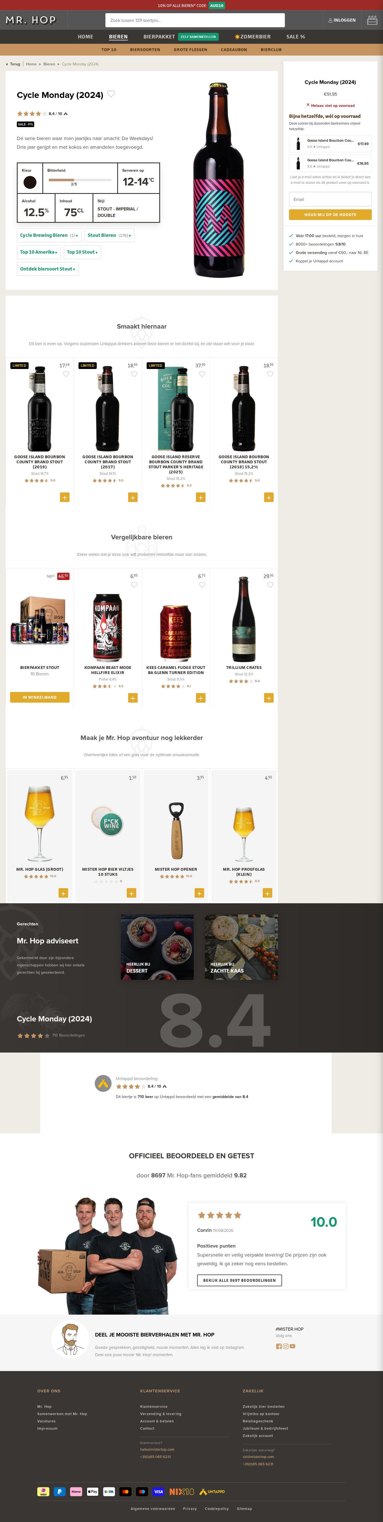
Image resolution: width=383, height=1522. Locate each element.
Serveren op (133, 170)
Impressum (47, 1428)
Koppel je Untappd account (319, 261)
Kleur (26, 170)
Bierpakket (159, 36)
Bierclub (271, 49)
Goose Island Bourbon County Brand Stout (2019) (39, 461)
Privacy (190, 1508)
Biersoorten (145, 49)
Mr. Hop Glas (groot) (39, 869)
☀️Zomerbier (252, 36)
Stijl (101, 201)
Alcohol (29, 201)
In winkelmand (40, 697)
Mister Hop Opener (176, 869)
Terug (14, 64)
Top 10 (109, 49)
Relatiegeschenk (258, 1421)
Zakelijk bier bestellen (264, 1406)
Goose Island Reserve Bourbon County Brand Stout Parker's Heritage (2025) (176, 464)
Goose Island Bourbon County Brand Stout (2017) (107, 461)
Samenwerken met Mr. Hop (62, 1413)
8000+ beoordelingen (321, 244)
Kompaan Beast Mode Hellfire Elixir (107, 670)
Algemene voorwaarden (153, 1508)
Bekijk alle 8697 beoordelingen (239, 1280)
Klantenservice (154, 1406)
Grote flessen (190, 49)
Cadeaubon (234, 49)
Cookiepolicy (217, 1508)
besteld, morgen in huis (329, 236)
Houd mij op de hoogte (330, 214)
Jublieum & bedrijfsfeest (265, 1428)
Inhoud (66, 201)
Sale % (296, 36)
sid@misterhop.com (258, 1456)
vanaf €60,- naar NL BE (332, 252)
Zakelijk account (258, 1435)
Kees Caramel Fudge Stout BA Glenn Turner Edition (175, 670)
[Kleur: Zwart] (30, 182)
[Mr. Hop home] (33, 20)
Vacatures (46, 1421)
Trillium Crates (244, 667)
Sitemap (244, 1508)
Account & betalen (157, 1421)
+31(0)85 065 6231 (155, 1456)
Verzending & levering (161, 1413)
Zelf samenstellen (198, 36)
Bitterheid (56, 170)
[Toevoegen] (65, 497)
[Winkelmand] (372, 20)
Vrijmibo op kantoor (261, 1413)
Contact (147, 1428)
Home (85, 36)
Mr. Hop (44, 1406)
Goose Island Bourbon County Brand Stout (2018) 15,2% (244, 461)
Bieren (118, 36)
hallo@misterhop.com (157, 1449)
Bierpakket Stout (39, 667)
